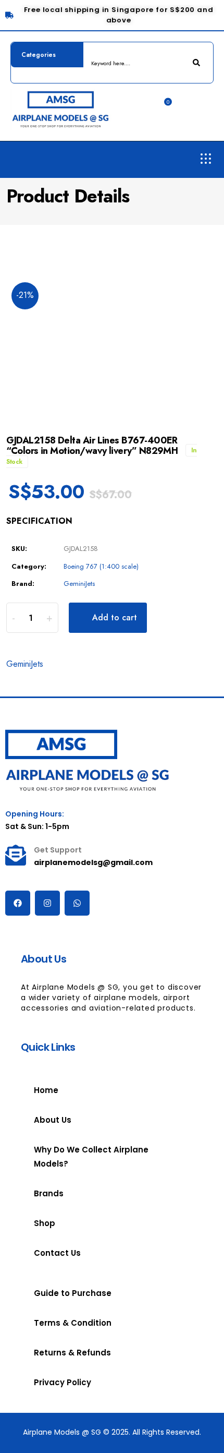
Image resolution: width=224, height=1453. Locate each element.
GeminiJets (79, 584)
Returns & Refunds (72, 1352)
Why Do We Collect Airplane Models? (91, 1156)
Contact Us (57, 1252)
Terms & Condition (72, 1322)
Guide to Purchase (72, 1293)
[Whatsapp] (77, 903)
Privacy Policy (62, 1382)
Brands (49, 1193)
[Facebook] (17, 903)
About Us (52, 1119)
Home (46, 1090)
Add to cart (114, 617)
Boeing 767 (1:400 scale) (101, 566)
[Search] (197, 62)
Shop (44, 1223)
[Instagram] (47, 903)
